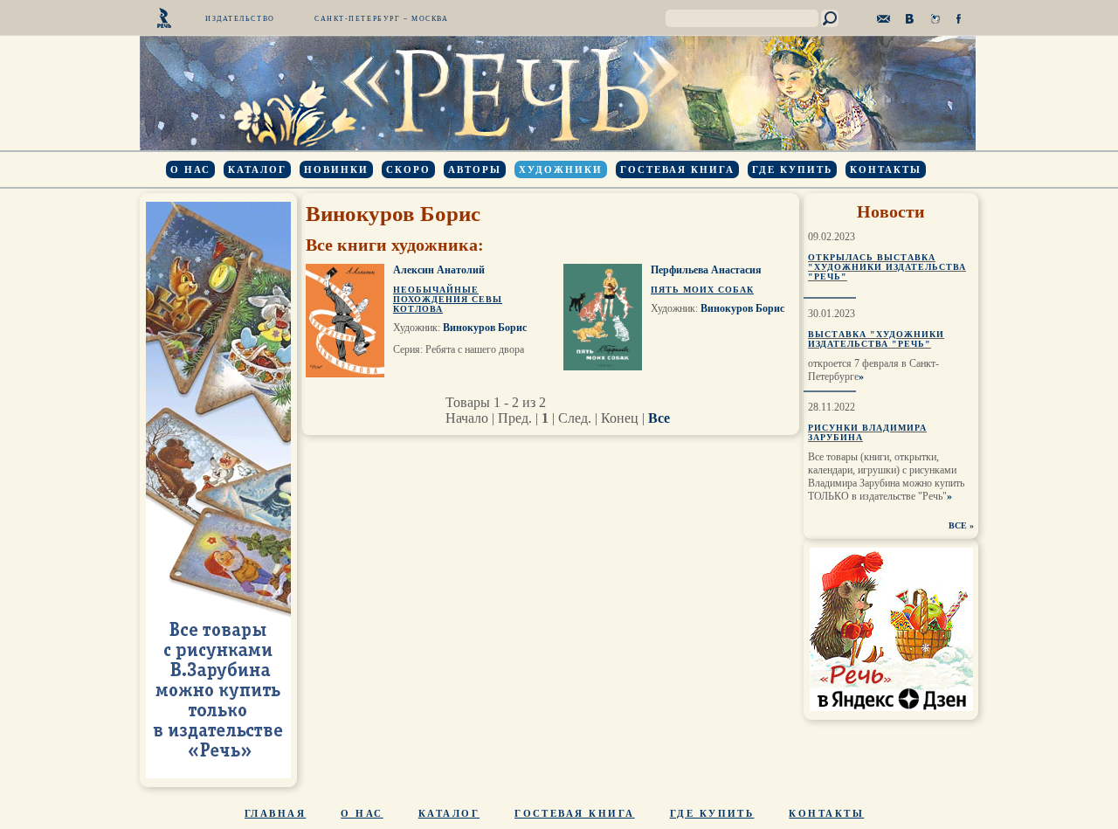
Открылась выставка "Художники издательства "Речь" (887, 266)
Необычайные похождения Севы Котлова (447, 299)
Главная (275, 813)
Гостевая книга (677, 169)
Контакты (885, 169)
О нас (190, 169)
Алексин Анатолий (439, 270)
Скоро (408, 169)
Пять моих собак (702, 289)
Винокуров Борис (485, 327)
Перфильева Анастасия (706, 270)
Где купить (792, 169)
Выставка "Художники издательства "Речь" (876, 339)
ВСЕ (958, 525)
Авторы (474, 169)
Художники (561, 169)
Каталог (257, 169)
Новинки (336, 169)
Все (659, 418)
